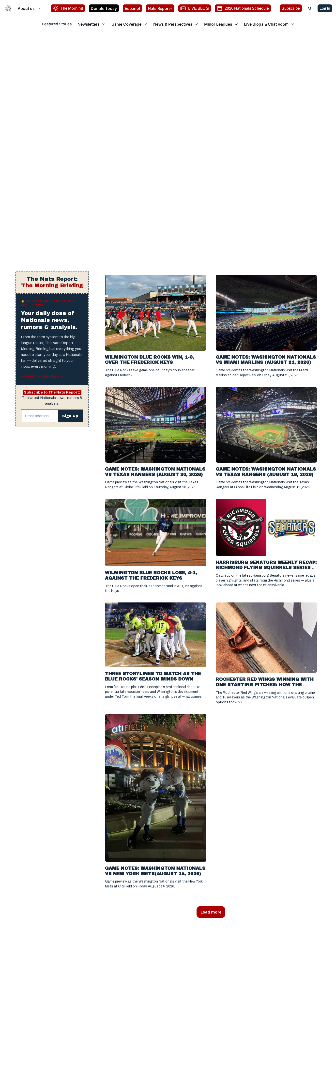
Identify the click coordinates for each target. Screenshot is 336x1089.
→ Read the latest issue (42, 376)
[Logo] (8, 8)
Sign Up (70, 416)
